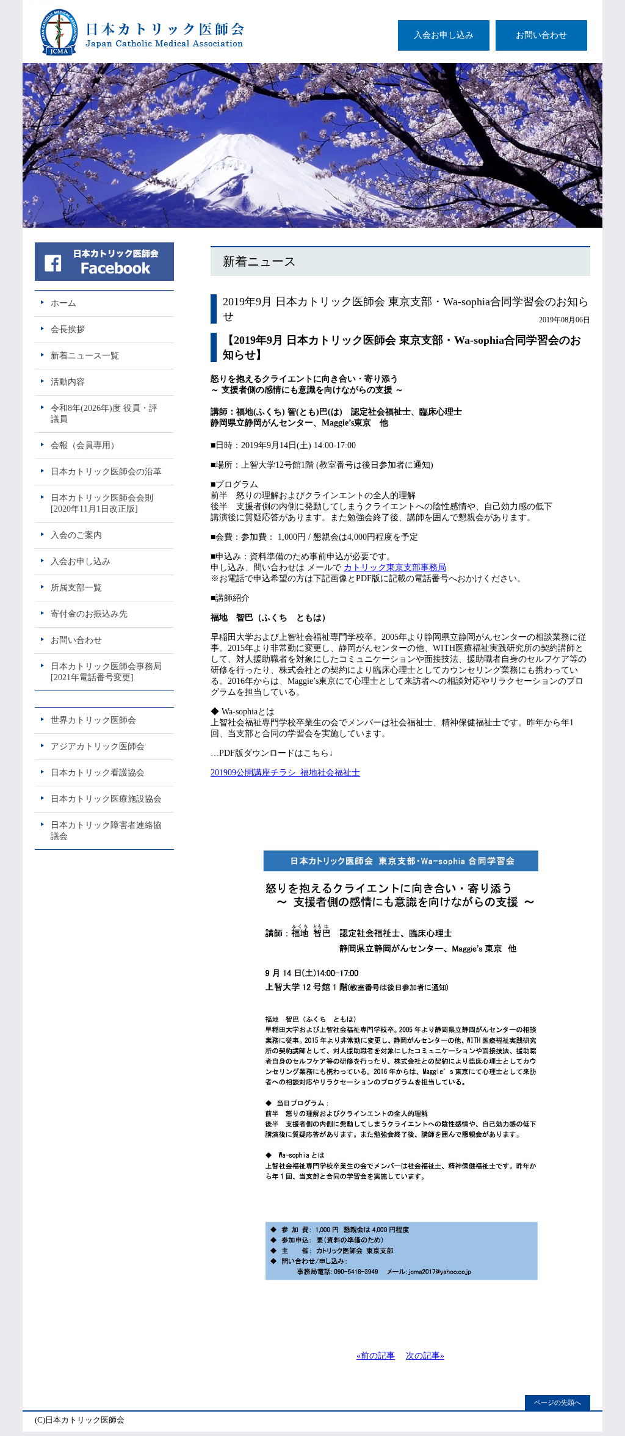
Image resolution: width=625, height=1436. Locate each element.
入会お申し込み (444, 35)
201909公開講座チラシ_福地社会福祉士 (285, 772)
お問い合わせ (541, 35)
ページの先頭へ (557, 1402)
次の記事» (425, 1355)
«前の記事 (375, 1355)
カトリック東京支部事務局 (395, 567)
